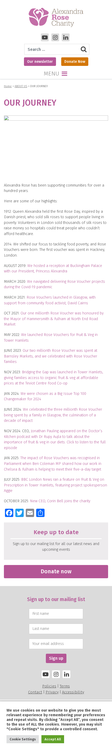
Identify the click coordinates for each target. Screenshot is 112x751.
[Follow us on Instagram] (55, 37)
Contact (35, 692)
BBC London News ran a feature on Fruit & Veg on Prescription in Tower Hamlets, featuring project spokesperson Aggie (55, 485)
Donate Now (74, 61)
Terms (65, 686)
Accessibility (73, 692)
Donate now (56, 571)
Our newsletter (40, 61)
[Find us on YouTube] (45, 37)
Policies (49, 686)
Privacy (52, 692)
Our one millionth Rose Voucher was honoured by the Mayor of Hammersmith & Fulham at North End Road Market (54, 319)
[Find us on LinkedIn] (66, 674)
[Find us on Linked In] (66, 37)
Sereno (61, 722)
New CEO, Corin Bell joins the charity (60, 501)
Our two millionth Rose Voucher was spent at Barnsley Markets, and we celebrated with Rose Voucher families (50, 356)
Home (8, 86)
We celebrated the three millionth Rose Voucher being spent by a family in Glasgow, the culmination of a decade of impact (53, 415)
